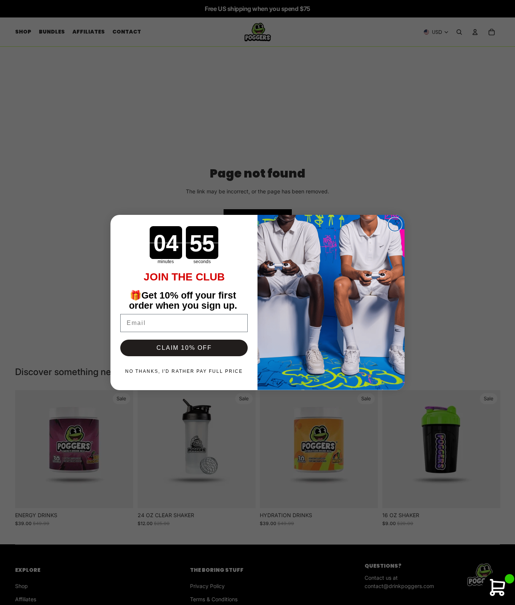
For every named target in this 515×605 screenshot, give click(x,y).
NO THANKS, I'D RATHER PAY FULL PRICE (184, 371)
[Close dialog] (395, 224)
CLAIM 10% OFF (184, 348)
